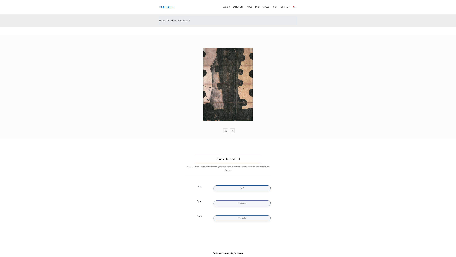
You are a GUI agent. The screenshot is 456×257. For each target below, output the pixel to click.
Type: (199, 201)
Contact (285, 7)
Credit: (199, 216)
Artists (226, 7)
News (249, 7)
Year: (199, 186)
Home (162, 21)
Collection (171, 21)
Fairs (257, 7)
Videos (266, 7)
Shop (275, 7)
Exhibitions (238, 7)
